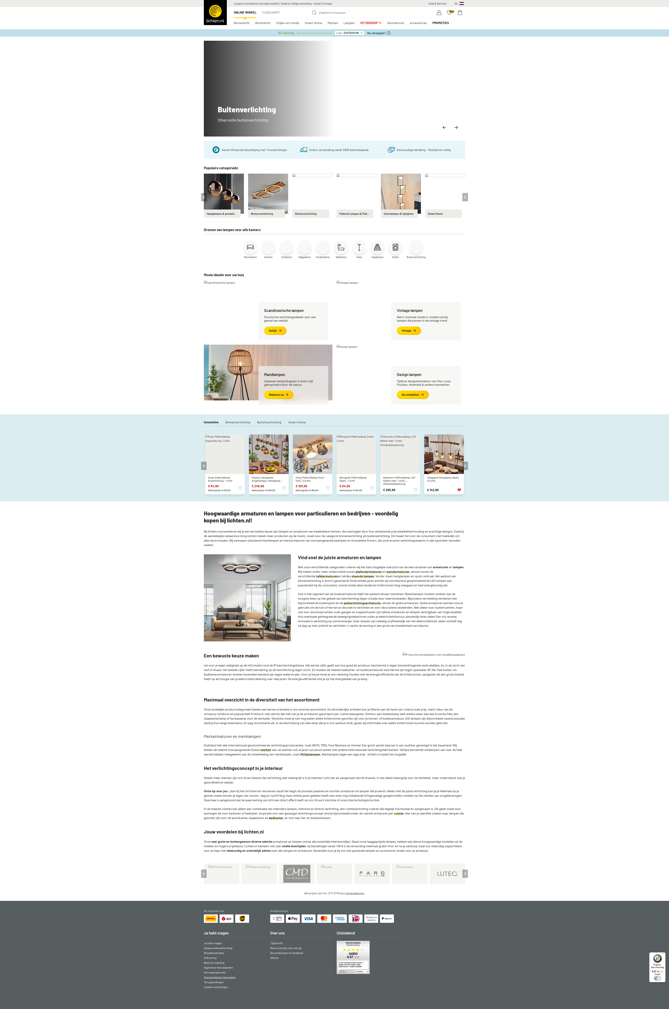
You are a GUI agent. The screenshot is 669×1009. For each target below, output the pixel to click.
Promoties (440, 23)
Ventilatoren (395, 23)
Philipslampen (310, 754)
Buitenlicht (263, 23)
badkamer (276, 818)
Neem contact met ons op (286, 948)
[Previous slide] (444, 127)
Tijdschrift (271, 12)
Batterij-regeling (214, 962)
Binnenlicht (242, 23)
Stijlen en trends (287, 23)
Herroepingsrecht (215, 972)
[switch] (657, 978)
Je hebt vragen (213, 943)
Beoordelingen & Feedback (286, 952)
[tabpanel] (224, 196)
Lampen (349, 23)
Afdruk (274, 957)
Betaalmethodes (214, 952)
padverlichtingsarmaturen (362, 603)
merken (265, 750)
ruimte (398, 813)
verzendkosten (355, 893)
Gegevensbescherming (218, 948)
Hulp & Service (437, 3)
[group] (334, 89)
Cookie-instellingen (216, 987)
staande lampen (363, 576)
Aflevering (210, 957)
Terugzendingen (214, 982)
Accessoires (418, 23)
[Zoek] (314, 12)
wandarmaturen (398, 572)
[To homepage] (215, 12)
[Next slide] (456, 127)
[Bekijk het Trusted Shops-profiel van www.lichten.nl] (368, 957)
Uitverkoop (370, 23)
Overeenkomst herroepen (220, 977)
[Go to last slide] (204, 197)
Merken (333, 23)
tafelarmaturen (327, 576)
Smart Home (313, 23)
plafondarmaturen (369, 572)
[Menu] (663, 954)
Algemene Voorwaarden (218, 967)
